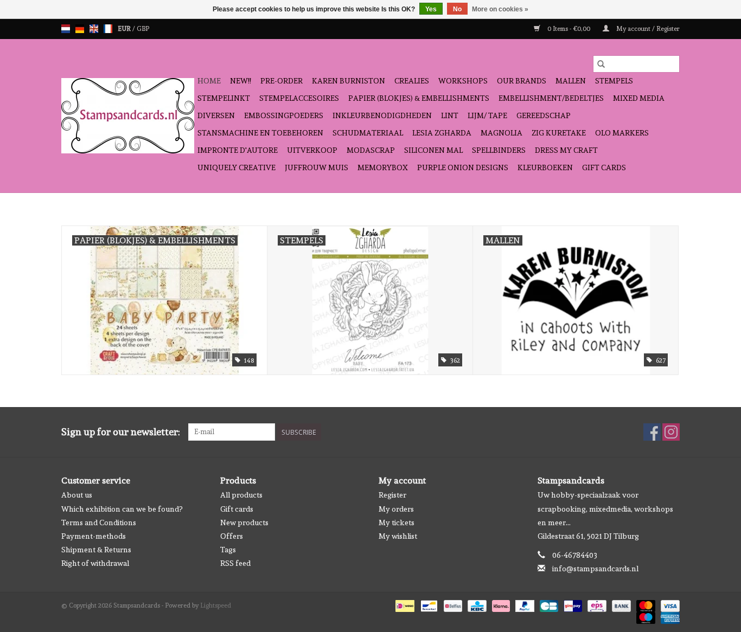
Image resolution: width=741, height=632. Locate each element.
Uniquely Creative (236, 167)
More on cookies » (500, 9)
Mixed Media (639, 98)
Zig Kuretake (559, 132)
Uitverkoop (312, 150)
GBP (143, 29)
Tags (228, 549)
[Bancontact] (428, 604)
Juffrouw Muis (316, 167)
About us (76, 495)
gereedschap (543, 115)
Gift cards (604, 167)
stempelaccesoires (299, 98)
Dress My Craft (566, 150)
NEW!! (240, 80)
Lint (449, 115)
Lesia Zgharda (441, 132)
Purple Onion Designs (462, 167)
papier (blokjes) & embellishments (418, 98)
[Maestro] (645, 616)
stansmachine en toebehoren (260, 132)
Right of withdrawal (95, 563)
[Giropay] (572, 604)
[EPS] (596, 604)
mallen (570, 80)
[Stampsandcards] (127, 115)
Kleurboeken (545, 167)
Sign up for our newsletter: (120, 431)
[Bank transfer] (620, 604)
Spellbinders (499, 150)
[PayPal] (524, 604)
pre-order (281, 80)
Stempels (614, 80)
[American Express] (668, 616)
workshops (463, 80)
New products (244, 522)
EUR (125, 29)
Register (392, 495)
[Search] (601, 64)
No (457, 9)
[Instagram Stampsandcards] (671, 432)
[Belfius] (452, 604)
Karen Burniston (348, 80)
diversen (216, 115)
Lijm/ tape (487, 115)
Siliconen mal (433, 150)
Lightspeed (215, 605)
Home (209, 80)
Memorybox (382, 167)
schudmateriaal (368, 132)
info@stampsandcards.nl (595, 568)
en (94, 28)
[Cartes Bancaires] (548, 604)
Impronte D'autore (237, 150)
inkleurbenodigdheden (382, 115)
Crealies (411, 80)
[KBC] (476, 604)
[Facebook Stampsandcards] (652, 432)
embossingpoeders (283, 115)
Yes (431, 9)
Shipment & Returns (96, 549)
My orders (396, 509)
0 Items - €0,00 (569, 29)
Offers (231, 536)
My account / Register (647, 29)
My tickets (396, 522)
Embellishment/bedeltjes (551, 98)
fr (108, 28)
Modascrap (371, 150)
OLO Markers (622, 132)
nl (65, 28)
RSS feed (235, 563)
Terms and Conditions (98, 522)
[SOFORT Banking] (500, 604)
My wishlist (398, 536)
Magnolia (501, 132)
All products (241, 495)
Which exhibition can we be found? (121, 509)
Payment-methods (93, 536)
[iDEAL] (404, 604)
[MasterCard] (645, 604)
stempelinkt (223, 98)
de (79, 28)
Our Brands (521, 80)
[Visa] (668, 604)
